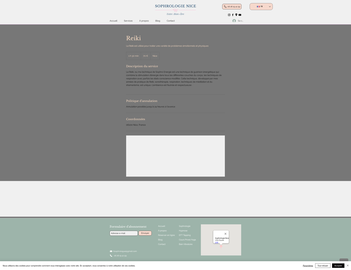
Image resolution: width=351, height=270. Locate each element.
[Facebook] (232, 14)
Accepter (338, 265)
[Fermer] (347, 265)
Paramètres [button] (308, 265)
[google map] (236, 14)
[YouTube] (239, 14)
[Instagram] (229, 14)
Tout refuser (323, 265)
